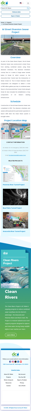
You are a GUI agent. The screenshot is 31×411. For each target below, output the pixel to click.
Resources (8, 383)
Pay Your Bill (22, 377)
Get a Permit (22, 385)
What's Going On (8, 380)
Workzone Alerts (16, 12)
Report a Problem (15, 16)
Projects (9, 22)
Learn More (11, 335)
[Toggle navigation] (28, 3)
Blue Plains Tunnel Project (12, 208)
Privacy (22, 383)
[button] (21, 3)
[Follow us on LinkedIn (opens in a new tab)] (18, 361)
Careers (8, 385)
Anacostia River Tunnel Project (14, 231)
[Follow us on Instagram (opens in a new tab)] (13, 361)
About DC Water (8, 374)
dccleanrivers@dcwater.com (17, 155)
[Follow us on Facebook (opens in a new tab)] (10, 361)
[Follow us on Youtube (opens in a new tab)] (21, 361)
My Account (22, 374)
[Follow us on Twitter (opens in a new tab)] (15, 361)
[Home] (5, 3)
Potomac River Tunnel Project (14, 185)
